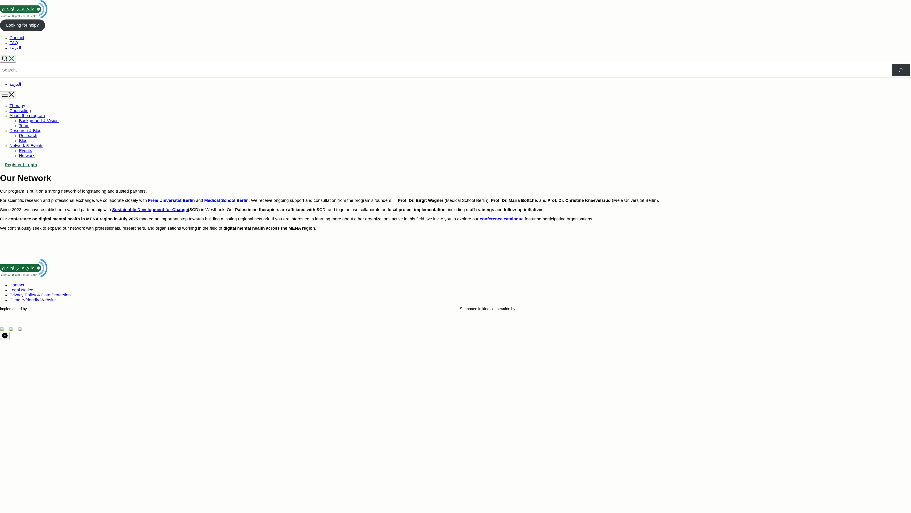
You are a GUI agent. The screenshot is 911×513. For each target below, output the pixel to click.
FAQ (13, 42)
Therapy (17, 105)
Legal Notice (21, 290)
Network (27, 155)
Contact (16, 37)
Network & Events (26, 145)
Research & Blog (25, 130)
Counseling (20, 110)
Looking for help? (22, 25)
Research (28, 135)
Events (25, 150)
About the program (27, 115)
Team (24, 125)
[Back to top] (4, 336)
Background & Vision (39, 120)
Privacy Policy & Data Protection (40, 295)
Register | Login (21, 164)
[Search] (8, 59)
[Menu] (8, 95)
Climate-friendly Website (32, 300)
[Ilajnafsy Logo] (23, 16)
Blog (23, 140)
